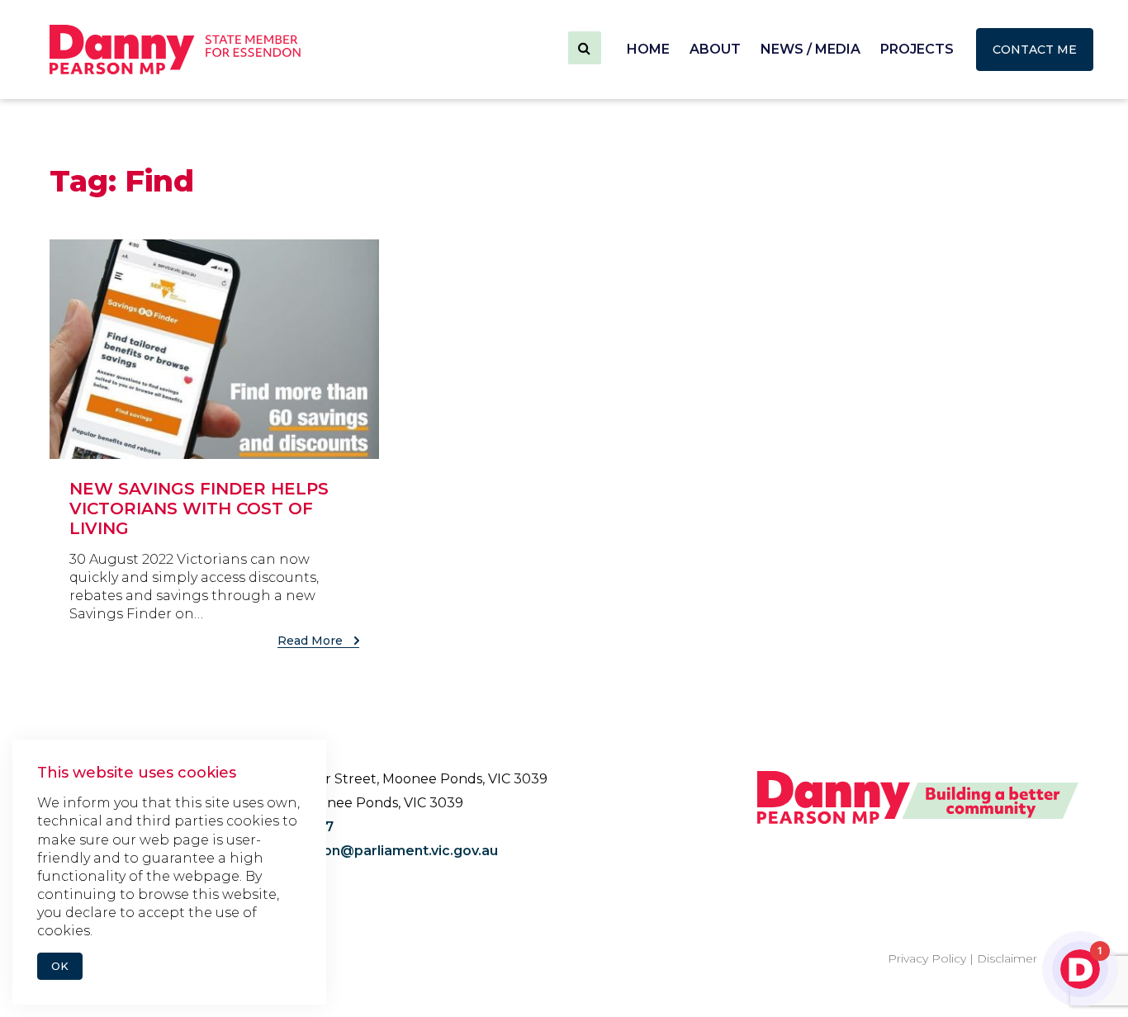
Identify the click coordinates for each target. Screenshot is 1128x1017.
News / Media (810, 49)
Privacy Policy (927, 958)
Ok (60, 966)
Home (648, 49)
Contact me (1035, 49)
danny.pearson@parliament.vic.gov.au (367, 851)
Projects (917, 49)
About (715, 49)
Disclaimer (1007, 958)
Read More (311, 640)
